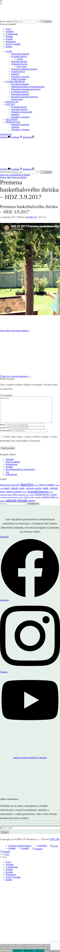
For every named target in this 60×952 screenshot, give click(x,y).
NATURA (10, 104)
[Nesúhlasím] (46, 951)
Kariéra (9, 46)
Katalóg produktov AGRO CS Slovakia (30, 758)
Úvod (8, 29)
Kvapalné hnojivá (19, 56)
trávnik (22, 500)
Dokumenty (11, 41)
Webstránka (5, 430)
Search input (5, 21)
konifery (24, 492)
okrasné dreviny (42, 494)
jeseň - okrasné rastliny (30, 488)
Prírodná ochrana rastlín (21, 112)
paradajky (38, 497)
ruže (57, 497)
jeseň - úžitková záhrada (10, 491)
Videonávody (6, 134)
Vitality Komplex (18, 79)
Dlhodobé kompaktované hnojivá (26, 89)
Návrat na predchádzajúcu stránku (15, 175)
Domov (3, 177)
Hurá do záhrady (19, 177)
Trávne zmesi (17, 99)
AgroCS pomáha (13, 44)
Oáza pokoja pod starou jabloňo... (15, 330)
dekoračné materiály (10, 485)
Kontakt (9, 39)
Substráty (15, 74)
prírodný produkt (48, 497)
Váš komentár (6, 395)
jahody (57, 485)
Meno (3, 424)
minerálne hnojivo (23, 494)
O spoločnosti (12, 34)
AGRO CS (32, 217)
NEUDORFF (12, 119)
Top (7, 472)
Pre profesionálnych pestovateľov (20, 469)
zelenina (31, 500)
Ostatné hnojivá (18, 71)
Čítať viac (39, 950)
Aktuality (10, 31)
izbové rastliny (47, 484)
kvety (51, 492)
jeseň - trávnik (50, 488)
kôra (15, 494)
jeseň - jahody (11, 488)
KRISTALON (12, 102)
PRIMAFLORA (13, 122)
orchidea (53, 495)
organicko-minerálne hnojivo (9, 497)
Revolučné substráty (20, 84)
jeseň (1, 488)
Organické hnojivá (19, 64)
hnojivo (27, 484)
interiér (36, 485)
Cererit (20, 59)
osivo (21, 497)
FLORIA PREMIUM (15, 81)
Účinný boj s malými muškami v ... (15, 376)
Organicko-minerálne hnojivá (24, 69)
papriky (31, 497)
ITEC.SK (54, 839)
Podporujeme (11, 464)
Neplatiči (25, 848)
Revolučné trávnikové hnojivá (24, 97)
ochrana (32, 494)
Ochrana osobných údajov (20, 846)
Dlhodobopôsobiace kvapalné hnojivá (28, 86)
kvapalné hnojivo (38, 491)
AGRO (9, 51)
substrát (11, 500)
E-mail (4, 427)
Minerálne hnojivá (19, 61)
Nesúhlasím (28, 950)
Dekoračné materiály (20, 54)
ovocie (26, 497)
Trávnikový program (20, 76)
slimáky (2, 501)
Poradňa (9, 36)
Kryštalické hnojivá (19, 92)
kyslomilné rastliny (6, 494)
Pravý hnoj (21, 66)
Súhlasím (17, 950)
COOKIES (42, 846)
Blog (9, 177)
